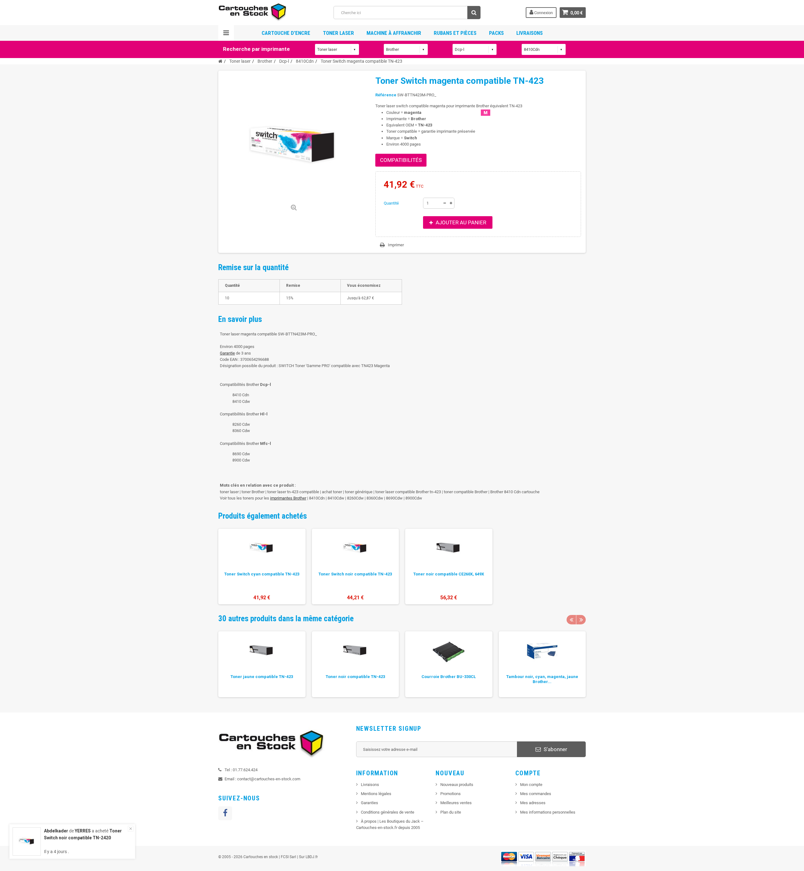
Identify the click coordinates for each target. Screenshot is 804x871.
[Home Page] (220, 61)
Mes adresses (533, 802)
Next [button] (581, 619)
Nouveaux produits (456, 784)
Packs (496, 33)
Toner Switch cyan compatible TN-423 (261, 574)
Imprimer (396, 245)
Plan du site (450, 812)
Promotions (450, 793)
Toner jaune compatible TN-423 (262, 676)
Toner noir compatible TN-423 (355, 676)
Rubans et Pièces (455, 33)
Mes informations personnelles (547, 812)
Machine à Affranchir (394, 33)
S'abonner (554, 749)
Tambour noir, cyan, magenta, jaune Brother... (542, 679)
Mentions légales (376, 793)
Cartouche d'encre (286, 33)
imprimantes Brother (288, 498)
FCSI (285, 857)
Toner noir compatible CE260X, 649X (448, 574)
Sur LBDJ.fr (308, 857)
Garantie (227, 353)
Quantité (391, 203)
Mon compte (531, 784)
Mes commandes (535, 793)
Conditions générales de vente (387, 812)
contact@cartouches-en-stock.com (268, 779)
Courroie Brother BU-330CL (448, 676)
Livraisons (529, 33)
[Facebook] (225, 813)
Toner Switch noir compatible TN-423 (355, 574)
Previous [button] (571, 619)
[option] (262, 566)
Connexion (543, 12)
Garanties (369, 802)
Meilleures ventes (456, 802)
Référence (385, 95)
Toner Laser (338, 33)
